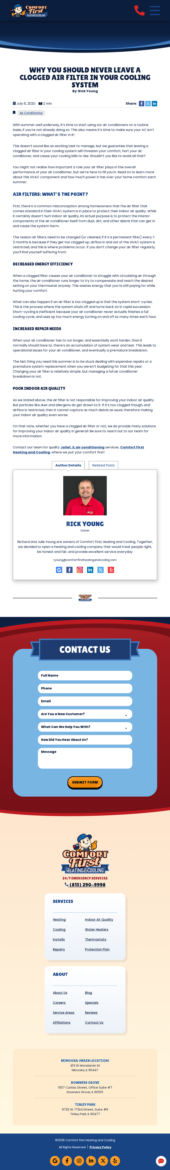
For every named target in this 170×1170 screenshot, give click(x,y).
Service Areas (63, 1012)
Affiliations (61, 1022)
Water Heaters (96, 929)
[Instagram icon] (80, 570)
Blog (88, 993)
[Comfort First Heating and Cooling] (29, 10)
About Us (60, 993)
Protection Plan (97, 949)
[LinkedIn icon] (90, 570)
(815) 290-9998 (87, 884)
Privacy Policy (100, 1147)
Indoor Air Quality (99, 919)
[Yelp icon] (111, 570)
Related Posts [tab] (103, 465)
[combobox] (85, 714)
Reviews (91, 1012)
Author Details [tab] (68, 465)
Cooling (59, 929)
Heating (59, 919)
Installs (59, 939)
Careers (59, 1002)
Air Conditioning (31, 113)
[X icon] (100, 570)
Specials (91, 1002)
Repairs (59, 949)
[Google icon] (59, 570)
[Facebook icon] (69, 570)
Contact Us (94, 1022)
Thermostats (95, 939)
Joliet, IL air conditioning (82, 447)
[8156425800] (139, 10)
